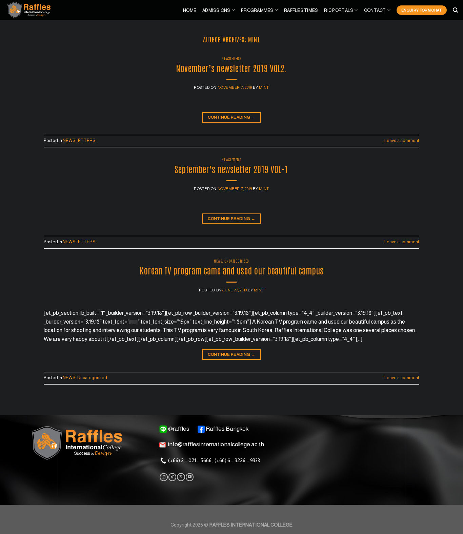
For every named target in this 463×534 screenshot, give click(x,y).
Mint (254, 39)
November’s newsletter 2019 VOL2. (231, 68)
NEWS (218, 260)
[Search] (455, 10)
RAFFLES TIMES (301, 10)
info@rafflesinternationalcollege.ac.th (216, 444)
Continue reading (232, 117)
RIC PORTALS (338, 10)
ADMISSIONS (216, 10)
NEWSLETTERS (231, 58)
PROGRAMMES (257, 10)
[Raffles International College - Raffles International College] (35, 10)
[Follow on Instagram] (163, 477)
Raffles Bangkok (227, 428)
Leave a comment (401, 140)
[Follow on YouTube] (190, 477)
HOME (189, 10)
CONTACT (375, 10)
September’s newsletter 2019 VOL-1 (231, 168)
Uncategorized (236, 260)
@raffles (178, 428)
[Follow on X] (181, 477)
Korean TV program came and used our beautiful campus (231, 270)
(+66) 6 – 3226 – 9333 (237, 460)
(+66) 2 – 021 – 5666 (190, 460)
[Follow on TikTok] (172, 477)
